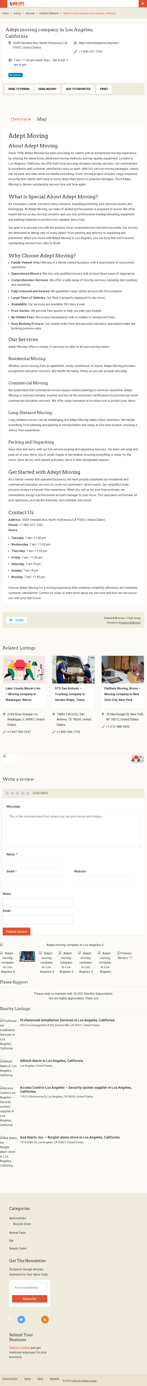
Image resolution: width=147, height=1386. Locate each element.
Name (12, 854)
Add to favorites (78, 89)
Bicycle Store (22, 1224)
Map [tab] (42, 119)
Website (80, 871)
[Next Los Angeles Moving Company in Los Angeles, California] (112, 756)
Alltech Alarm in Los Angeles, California (51, 1061)
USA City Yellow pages (83, 1380)
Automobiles (17, 1218)
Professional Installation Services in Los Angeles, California (67, 1020)
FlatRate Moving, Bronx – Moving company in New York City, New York (122, 694)
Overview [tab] (21, 119)
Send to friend (19, 89)
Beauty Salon (18, 1248)
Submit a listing (19, 1348)
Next (144, 956)
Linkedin (16, 75)
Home (5, 13)
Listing (17, 13)
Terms (27, 1378)
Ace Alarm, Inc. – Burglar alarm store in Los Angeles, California (70, 1137)
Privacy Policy (9, 1378)
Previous (2, 956)
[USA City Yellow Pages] (73, 4)
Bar (11, 1240)
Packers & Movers (48, 13)
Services (30, 13)
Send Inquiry (47, 89)
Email (12, 871)
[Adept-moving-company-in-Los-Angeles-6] (73, 945)
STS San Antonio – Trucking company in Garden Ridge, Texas (70, 694)
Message (13, 806)
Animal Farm (17, 1233)
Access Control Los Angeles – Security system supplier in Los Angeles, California (76, 1089)
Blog (40, 1378)
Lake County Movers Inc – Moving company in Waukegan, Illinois (23, 694)
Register (54, 1378)
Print (104, 89)
